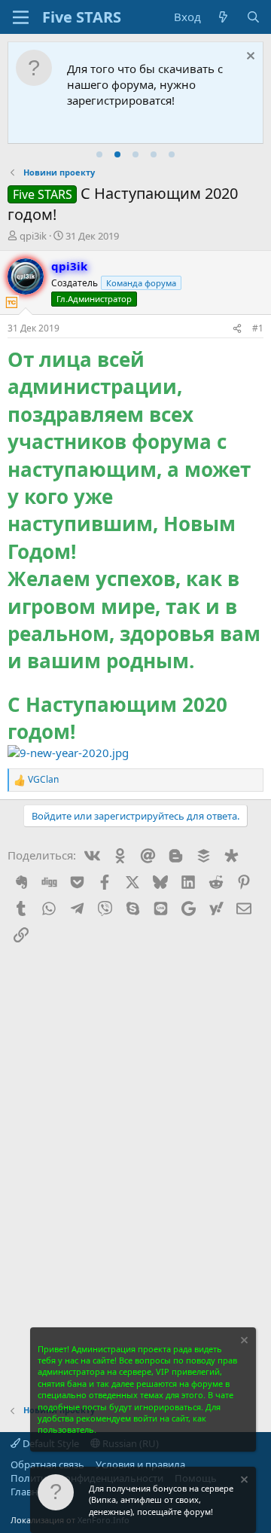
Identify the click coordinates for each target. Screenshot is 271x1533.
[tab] (99, 154)
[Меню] (20, 17)
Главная (29, 1491)
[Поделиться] (237, 328)
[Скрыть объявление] (248, 58)
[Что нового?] (223, 17)
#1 (257, 328)
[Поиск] (253, 17)
